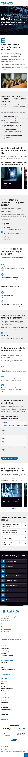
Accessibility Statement (20, 749)
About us (3, 700)
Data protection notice (6, 751)
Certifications (4, 707)
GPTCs (6, 749)
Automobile (4, 693)
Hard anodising (5, 651)
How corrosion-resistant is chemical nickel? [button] (10, 537)
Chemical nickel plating (7, 660)
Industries (4, 679)
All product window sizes (9, 458)
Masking (3, 667)
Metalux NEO (4, 714)
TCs (2, 749)
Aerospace (4, 681)
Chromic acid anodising (7, 658)
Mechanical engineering (7, 688)
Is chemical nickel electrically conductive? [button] (11, 543)
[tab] (13, 508)
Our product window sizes (8, 669)
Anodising (3, 653)
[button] (26, 3)
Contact (3, 719)
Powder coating (5, 648)
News (2, 712)
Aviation (3, 684)
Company (4, 697)
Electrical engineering (6, 691)
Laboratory (4, 674)
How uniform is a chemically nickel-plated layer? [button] (10, 525)
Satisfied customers (6, 709)
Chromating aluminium (7, 655)
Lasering (3, 665)
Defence (3, 686)
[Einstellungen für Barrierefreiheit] (26, 755)
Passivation (4, 662)
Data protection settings (19, 751)
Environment (4, 702)
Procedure (4, 646)
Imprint (11, 749)
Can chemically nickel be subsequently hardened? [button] (9, 531)
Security (3, 705)
